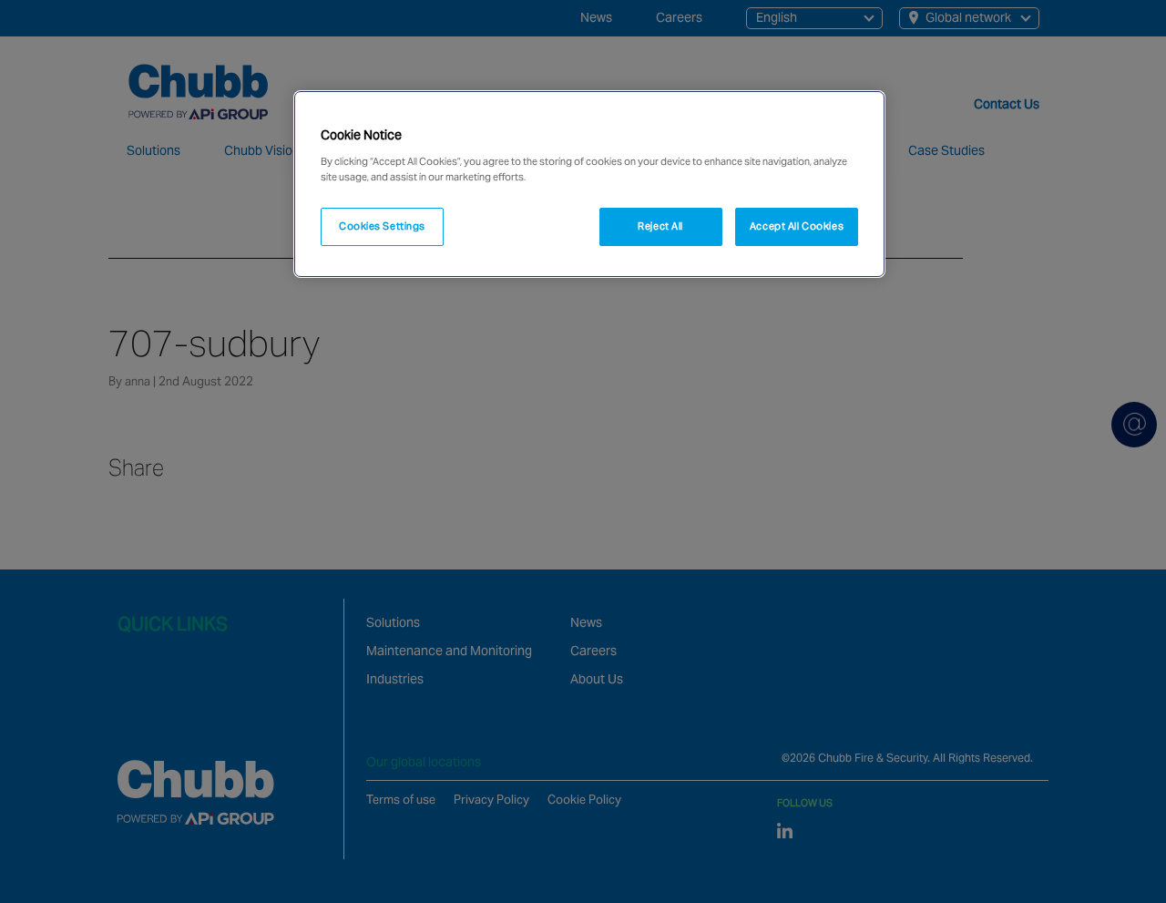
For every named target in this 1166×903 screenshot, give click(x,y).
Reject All (660, 226)
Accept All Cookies (797, 226)
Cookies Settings (382, 226)
